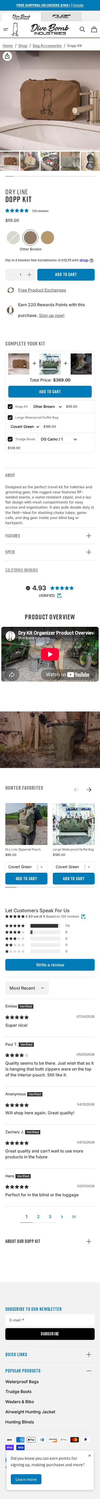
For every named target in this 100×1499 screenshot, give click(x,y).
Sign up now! (52, 315)
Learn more (26, 1479)
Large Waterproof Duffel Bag (36, 417)
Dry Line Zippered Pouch (23, 849)
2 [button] (38, 1216)
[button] (6, 29)
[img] (17, 1017)
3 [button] (50, 1216)
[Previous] (76, 789)
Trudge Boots (25, 439)
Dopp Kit (21, 406)
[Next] (89, 789)
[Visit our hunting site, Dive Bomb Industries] (21, 17)
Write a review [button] (50, 964)
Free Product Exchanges (42, 290)
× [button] (89, 1455)
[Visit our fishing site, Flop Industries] (61, 17)
